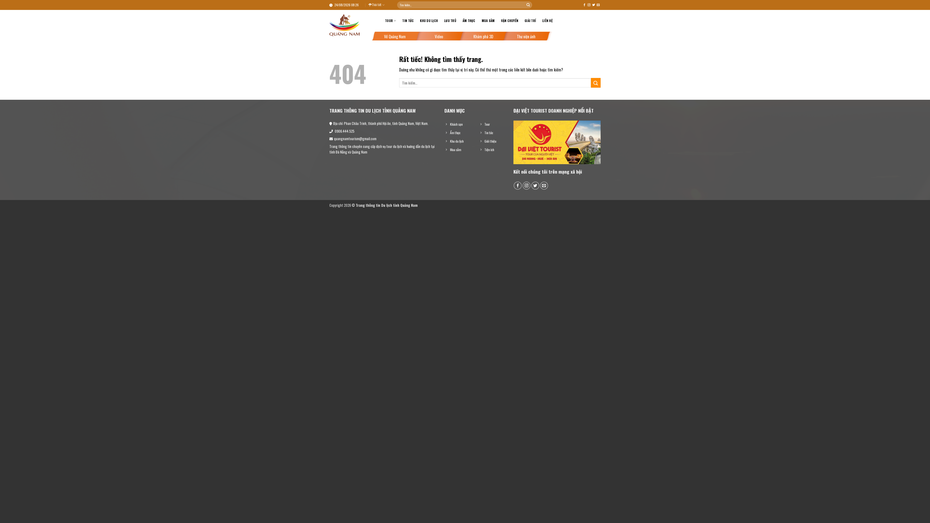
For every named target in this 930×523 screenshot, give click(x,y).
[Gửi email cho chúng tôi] (598, 5)
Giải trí (530, 20)
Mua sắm (488, 20)
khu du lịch (429, 20)
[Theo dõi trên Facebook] (584, 5)
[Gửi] (528, 5)
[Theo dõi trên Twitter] (593, 5)
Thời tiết (376, 4)
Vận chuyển (510, 20)
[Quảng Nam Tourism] (353, 25)
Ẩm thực (469, 20)
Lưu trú (450, 20)
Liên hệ (547, 20)
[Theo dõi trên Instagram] (589, 5)
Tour (389, 20)
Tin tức (408, 20)
